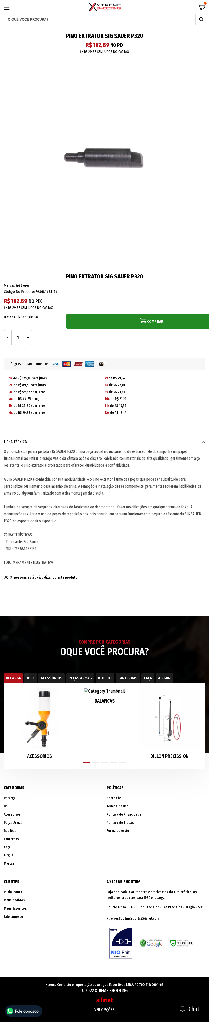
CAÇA (148, 678)
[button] (86, 762)
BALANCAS (105, 701)
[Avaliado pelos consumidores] (120, 943)
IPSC (31, 678)
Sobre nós (114, 798)
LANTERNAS (128, 678)
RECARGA (13, 678)
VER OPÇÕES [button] (104, 1009)
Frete (7, 317)
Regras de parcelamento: (29, 364)
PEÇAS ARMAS (80, 678)
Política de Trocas (120, 822)
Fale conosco (13, 916)
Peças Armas (13, 822)
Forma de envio (118, 831)
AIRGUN (164, 678)
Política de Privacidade (124, 814)
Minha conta (13, 892)
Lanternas (11, 839)
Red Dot (10, 831)
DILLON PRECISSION (169, 756)
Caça (7, 847)
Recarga (10, 798)
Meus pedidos (14, 900)
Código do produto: (19, 292)
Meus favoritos (15, 908)
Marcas (9, 863)
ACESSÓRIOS (51, 678)
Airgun (8, 855)
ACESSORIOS (39, 756)
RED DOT (105, 678)
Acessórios (12, 814)
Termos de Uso (118, 806)
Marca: (9, 285)
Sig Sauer (22, 285)
